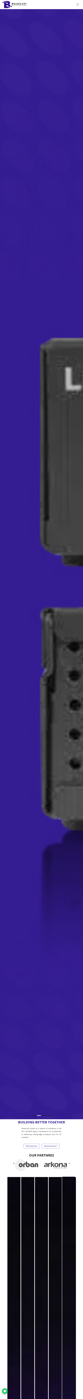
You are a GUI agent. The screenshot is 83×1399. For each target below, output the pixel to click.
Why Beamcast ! (32, 1146)
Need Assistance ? (50, 1146)
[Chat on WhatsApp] (5, 1391)
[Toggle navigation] (78, 5)
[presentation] (14, 1163)
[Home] (14, 5)
